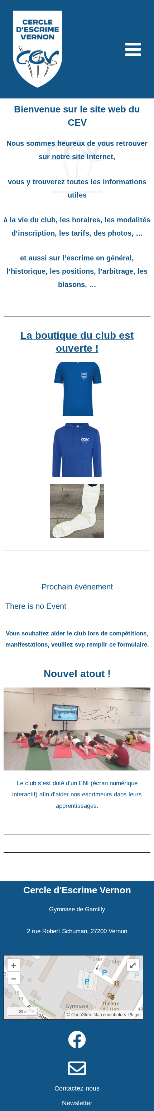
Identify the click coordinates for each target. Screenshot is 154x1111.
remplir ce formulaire (117, 644)
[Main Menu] (133, 49)
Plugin (134, 1014)
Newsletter (77, 1103)
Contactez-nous (77, 1088)
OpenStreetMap (86, 1014)
